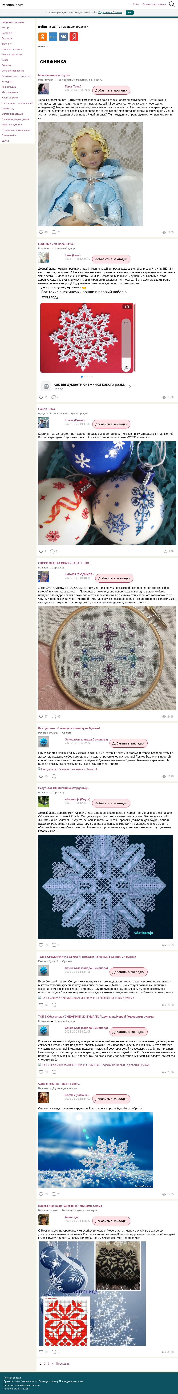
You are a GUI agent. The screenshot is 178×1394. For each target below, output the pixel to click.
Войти (135, 4)
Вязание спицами (12, 49)
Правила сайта (12, 1381)
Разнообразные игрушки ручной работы (79, 79)
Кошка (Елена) (74, 420)
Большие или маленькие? (56, 243)
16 (46, 1004)
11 (45, 397)
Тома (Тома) (73, 86)
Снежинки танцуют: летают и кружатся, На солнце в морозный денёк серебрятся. (90, 1108)
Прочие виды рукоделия (15, 119)
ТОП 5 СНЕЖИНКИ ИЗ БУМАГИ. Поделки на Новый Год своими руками (87, 956)
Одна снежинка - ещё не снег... (59, 1083)
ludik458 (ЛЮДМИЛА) (79, 574)
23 (46, 1072)
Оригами (67, 732)
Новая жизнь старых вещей (17, 103)
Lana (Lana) (72, 255)
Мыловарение (10, 92)
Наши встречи (10, 97)
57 (46, 716)
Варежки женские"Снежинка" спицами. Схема (70, 1205)
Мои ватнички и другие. (54, 75)
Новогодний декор (64, 248)
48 (46, 232)
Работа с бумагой (12, 124)
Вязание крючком (12, 54)
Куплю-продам (79, 413)
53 (46, 945)
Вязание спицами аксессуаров (79, 1210)
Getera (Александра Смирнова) (86, 739)
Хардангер (58, 567)
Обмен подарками (12, 113)
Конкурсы (7, 81)
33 (46, 1194)
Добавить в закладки (111, 90)
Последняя (63, 1363)
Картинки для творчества (16, 76)
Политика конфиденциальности (21, 1385)
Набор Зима (46, 409)
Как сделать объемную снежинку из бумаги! (69, 728)
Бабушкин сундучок (13, 22)
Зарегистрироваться (154, 4)
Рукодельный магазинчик (16, 130)
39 (46, 1352)
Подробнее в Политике (110, 12)
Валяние (7, 43)
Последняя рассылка (71, 1381)
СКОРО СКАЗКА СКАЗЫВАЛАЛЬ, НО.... (65, 563)
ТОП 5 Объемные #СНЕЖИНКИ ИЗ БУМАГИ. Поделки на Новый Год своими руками (96, 1016)
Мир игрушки (9, 86)
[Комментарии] (54, 776)
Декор (5, 59)
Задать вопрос (29, 1381)
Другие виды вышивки (64, 1088)
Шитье (5, 140)
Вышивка (7, 38)
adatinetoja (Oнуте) (77, 799)
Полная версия (12, 1377)
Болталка (7, 32)
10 (46, 776)
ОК (129, 12)
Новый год (8, 108)
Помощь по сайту (48, 1381)
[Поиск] (172, 4)
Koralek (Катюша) (76, 1095)
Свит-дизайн (9, 135)
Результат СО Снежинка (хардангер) (63, 788)
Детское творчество (13, 70)
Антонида (72, 1217)
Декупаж (6, 65)
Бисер (5, 27)
